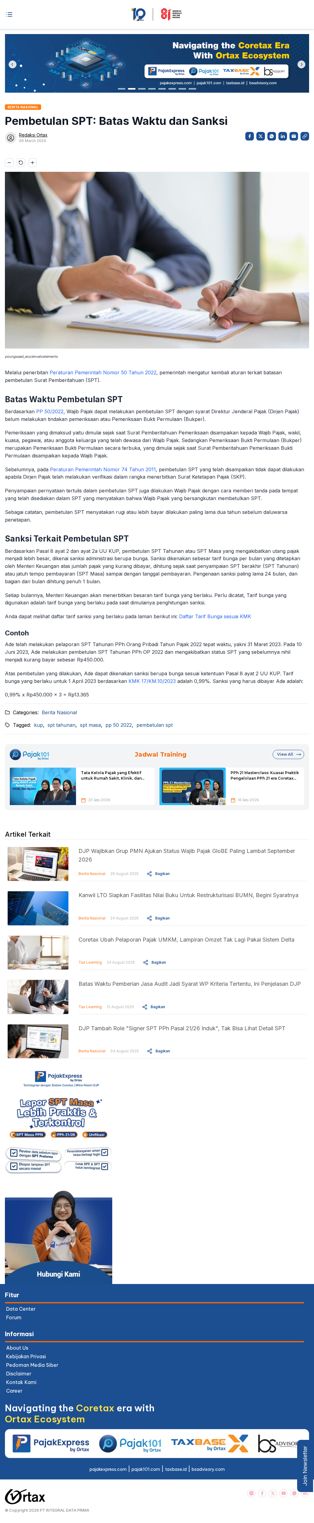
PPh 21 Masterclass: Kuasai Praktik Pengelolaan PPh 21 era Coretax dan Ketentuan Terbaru (265, 775)
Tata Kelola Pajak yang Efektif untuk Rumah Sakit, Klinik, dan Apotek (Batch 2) (111, 775)
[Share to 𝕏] (260, 136)
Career (14, 1391)
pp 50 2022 (118, 725)
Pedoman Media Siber (32, 1365)
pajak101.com (146, 1469)
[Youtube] (283, 1493)
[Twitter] (273, 1493)
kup (38, 725)
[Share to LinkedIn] (282, 136)
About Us (17, 1348)
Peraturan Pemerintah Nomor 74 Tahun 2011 (103, 469)
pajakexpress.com (108, 1469)
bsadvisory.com (208, 1469)
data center (21, 1309)
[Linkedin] (305, 1493)
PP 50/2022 (49, 411)
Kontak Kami (21, 1382)
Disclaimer (18, 1374)
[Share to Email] (293, 136)
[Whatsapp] (294, 1493)
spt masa (90, 725)
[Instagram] (251, 1493)
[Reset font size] (21, 162)
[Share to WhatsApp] (271, 136)
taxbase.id (176, 1469)
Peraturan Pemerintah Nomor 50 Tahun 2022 (103, 372)
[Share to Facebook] (249, 136)
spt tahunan (61, 725)
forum (13, 1317)
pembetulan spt (154, 725)
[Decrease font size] (9, 162)
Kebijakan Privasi (26, 1356)
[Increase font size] (32, 162)
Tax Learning (90, 962)
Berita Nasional (59, 712)
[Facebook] (262, 1493)
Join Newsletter (305, 1466)
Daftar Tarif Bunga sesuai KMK (215, 616)
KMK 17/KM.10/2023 (152, 681)
